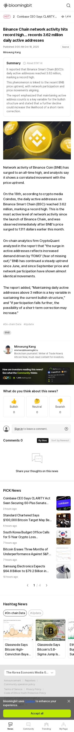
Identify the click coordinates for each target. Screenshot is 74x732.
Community (28, 729)
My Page (63, 729)
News (10, 729)
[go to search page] (68, 5)
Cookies (30, 701)
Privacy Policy (33, 689)
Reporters (30, 680)
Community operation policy (19, 684)
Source (65, 47)
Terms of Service (13, 689)
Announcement (12, 680)
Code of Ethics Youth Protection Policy (25, 693)
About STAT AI (34, 63)
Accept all (37, 713)
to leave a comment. (30, 428)
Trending (46, 729)
